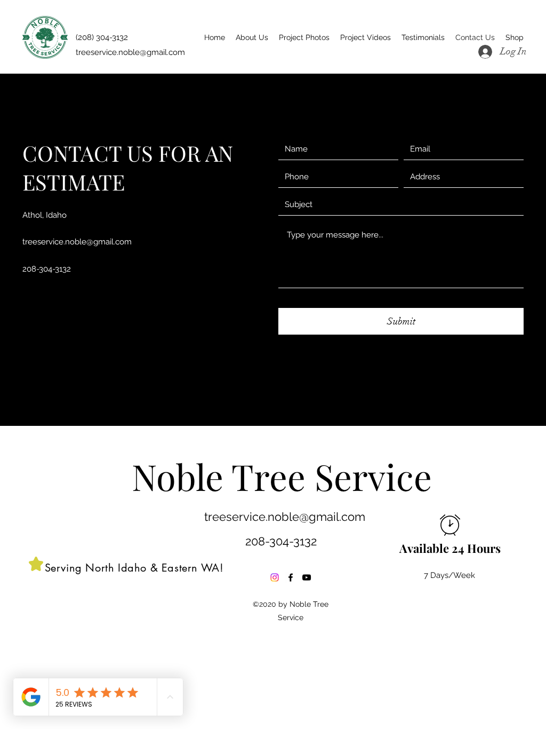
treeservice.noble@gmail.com (77, 242)
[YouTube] (306, 577)
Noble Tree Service (282, 476)
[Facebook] (290, 577)
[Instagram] (274, 577)
